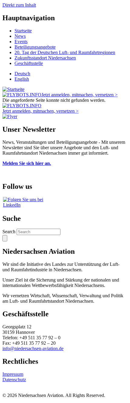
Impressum (12, 374)
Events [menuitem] (21, 41)
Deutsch (22, 73)
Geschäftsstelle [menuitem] (29, 63)
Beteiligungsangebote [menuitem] (35, 47)
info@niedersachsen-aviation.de (32, 348)
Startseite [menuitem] (23, 30)
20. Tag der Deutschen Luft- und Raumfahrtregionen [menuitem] (65, 52)
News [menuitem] (20, 36)
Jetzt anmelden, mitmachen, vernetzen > (79, 94)
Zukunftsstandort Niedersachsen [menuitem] (45, 57)
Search (8, 231)
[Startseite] (13, 89)
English (22, 79)
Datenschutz (14, 379)
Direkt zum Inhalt (19, 5)
